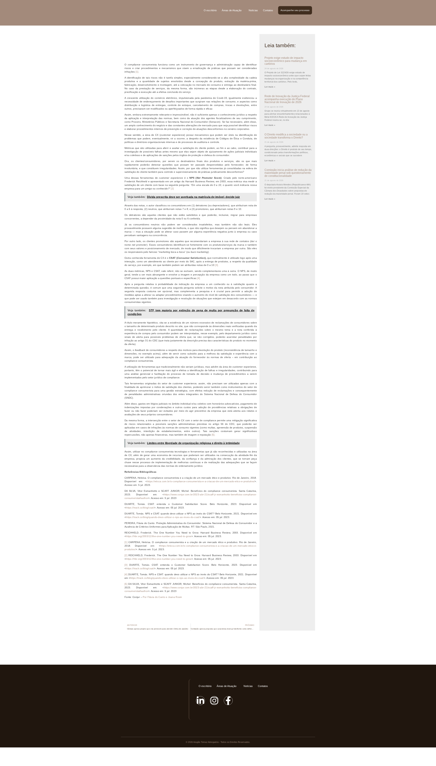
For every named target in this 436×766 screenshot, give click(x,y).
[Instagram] (214, 700)
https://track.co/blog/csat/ (140, 507)
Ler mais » (269, 87)
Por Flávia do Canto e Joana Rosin (162, 597)
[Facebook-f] (228, 700)
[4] (198, 278)
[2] (172, 188)
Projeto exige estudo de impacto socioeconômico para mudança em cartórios (285, 60)
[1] (137, 71)
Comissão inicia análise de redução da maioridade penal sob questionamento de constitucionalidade (288, 172)
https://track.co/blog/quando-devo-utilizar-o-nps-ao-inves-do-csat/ (162, 517)
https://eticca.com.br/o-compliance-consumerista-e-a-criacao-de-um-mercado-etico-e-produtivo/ (201, 481)
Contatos (268, 10)
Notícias (253, 10)
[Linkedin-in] (200, 700)
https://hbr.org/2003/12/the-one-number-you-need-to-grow (158, 536)
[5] (213, 434)
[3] (216, 265)
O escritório (210, 10)
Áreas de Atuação (232, 10)
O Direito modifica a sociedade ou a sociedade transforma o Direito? (286, 136)
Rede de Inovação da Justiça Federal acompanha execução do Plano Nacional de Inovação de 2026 (287, 99)
